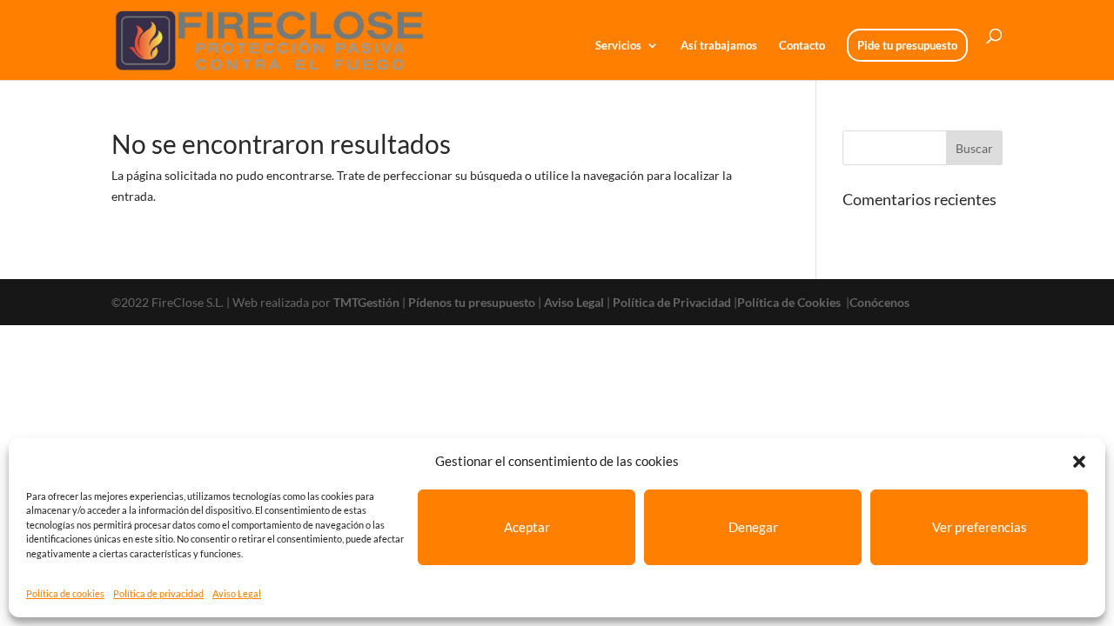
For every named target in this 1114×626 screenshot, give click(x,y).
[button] (1079, 461)
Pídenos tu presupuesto (471, 302)
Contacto (802, 45)
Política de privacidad (158, 593)
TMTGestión (366, 302)
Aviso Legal (236, 593)
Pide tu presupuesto (907, 45)
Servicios (618, 45)
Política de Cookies (790, 302)
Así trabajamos (719, 45)
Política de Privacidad (672, 302)
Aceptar (527, 527)
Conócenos (879, 302)
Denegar (753, 527)
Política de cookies (65, 593)
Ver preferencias (979, 527)
